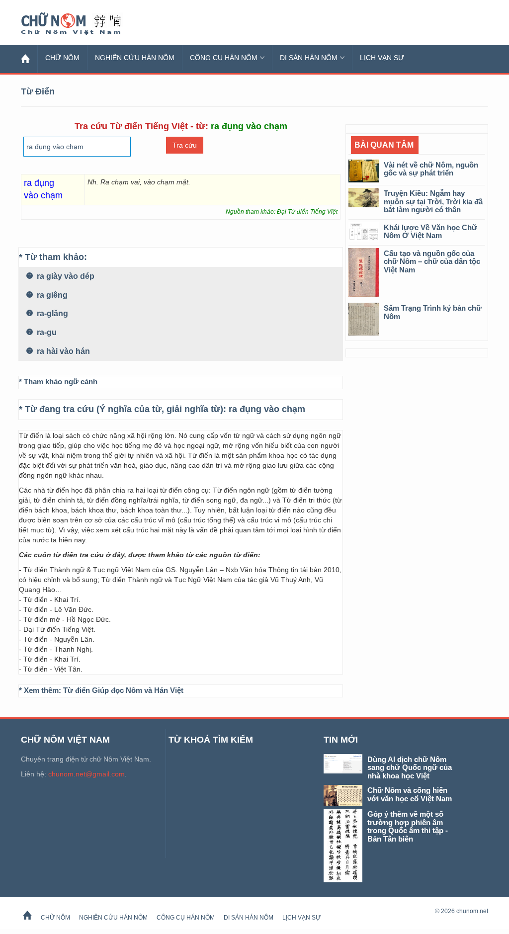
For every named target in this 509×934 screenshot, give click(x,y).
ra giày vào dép (64, 276)
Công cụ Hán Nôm (223, 58)
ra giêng (51, 295)
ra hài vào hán (62, 351)
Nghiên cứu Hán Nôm (134, 58)
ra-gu (46, 332)
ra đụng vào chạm (267, 409)
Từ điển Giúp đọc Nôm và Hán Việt (123, 690)
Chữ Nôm (83, 23)
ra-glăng (51, 313)
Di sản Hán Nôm (309, 58)
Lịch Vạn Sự (382, 58)
